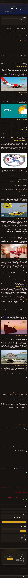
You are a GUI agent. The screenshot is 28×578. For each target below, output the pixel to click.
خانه (24, 6)
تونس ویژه (22, 537)
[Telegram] (24, 568)
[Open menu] (26, 1)
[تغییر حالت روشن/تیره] (3, 1)
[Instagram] (26, 568)
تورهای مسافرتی (21, 6)
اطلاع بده (10, 559)
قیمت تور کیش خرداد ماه (22, 22)
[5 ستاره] (9, 11)
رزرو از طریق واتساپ (14, 522)
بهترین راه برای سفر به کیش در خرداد (21, 19)
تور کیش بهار (13, 6)
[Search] (2, 1)
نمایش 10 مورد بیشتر (24, 23)
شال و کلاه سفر (24, 574)
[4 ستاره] (10, 11)
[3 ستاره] (11, 11)
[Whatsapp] (22, 568)
